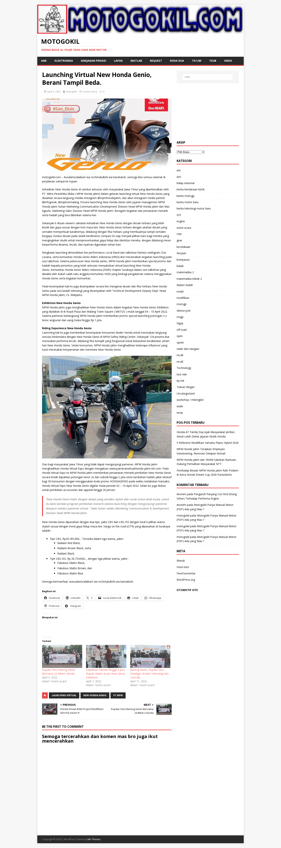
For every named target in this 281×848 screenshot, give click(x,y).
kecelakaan (183, 247)
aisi (179, 170)
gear (179, 240)
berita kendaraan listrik (191, 189)
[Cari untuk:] (208, 77)
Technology (184, 368)
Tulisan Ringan (186, 387)
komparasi (183, 259)
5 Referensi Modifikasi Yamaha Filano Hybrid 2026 (208, 443)
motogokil (71, 91)
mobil (180, 291)
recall (180, 355)
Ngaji (180, 323)
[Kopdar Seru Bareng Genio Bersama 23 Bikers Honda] (62, 656)
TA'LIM (196, 60)
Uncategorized (186, 393)
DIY (179, 215)
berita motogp (185, 196)
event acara (90, 91)
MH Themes (94, 839)
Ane (44, 60)
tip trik (180, 380)
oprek (180, 342)
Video (228, 60)
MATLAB (136, 60)
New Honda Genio (94, 695)
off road (182, 329)
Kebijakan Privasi (93, 60)
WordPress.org (186, 579)
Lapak (118, 60)
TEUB (212, 60)
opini (180, 336)
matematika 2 (185, 272)
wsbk (180, 406)
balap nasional (185, 183)
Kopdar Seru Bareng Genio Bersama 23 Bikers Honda (58, 671)
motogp (182, 304)
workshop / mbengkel (190, 400)
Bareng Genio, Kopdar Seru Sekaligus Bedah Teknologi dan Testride (149, 673)
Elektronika (63, 60)
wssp (180, 412)
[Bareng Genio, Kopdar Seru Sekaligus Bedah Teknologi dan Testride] (150, 656)
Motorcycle (184, 310)
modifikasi (183, 298)
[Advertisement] (208, 112)
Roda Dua (177, 60)
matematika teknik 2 (189, 279)
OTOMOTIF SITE (187, 590)
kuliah (180, 266)
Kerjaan (181, 253)
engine (181, 221)
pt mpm (118, 695)
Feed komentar (186, 573)
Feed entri (183, 567)
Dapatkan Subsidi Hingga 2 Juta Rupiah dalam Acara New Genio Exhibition (105, 673)
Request (156, 60)
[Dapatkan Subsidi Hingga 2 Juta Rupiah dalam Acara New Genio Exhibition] (106, 656)
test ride (182, 374)
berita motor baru (188, 202)
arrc (179, 177)
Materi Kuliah (185, 285)
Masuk (181, 560)
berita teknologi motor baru (194, 208)
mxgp (180, 317)
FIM (179, 234)
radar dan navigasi (188, 349)
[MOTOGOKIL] (140, 31)
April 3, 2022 (54, 91)
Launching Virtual (64, 695)
